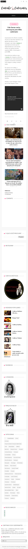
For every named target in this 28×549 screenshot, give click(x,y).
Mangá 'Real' (15, 318)
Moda (12, 479)
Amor (16, 438)
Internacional (18, 473)
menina (7, 57)
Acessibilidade (10, 438)
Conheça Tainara (17, 338)
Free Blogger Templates (20, 546)
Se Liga (18, 487)
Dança (13, 454)
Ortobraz (7, 482)
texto (18, 492)
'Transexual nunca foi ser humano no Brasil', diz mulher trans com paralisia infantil (13, 183)
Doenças (16, 460)
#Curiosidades (9, 116)
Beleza (17, 446)
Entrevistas (19, 462)
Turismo (7, 498)
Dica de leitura (8, 460)
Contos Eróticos (8, 452)
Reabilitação (16, 484)
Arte (6, 446)
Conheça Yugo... (16, 344)
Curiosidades (14, 24)
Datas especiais (8, 457)
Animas (6, 441)
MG (6, 71)
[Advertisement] (16, 213)
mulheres (18, 479)
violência (12, 498)
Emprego (13, 462)
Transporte (7, 495)
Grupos (12, 471)
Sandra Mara (8, 487)
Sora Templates (10, 546)
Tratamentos (15, 495)
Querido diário (8, 484)
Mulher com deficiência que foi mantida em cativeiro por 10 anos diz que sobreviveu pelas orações (14, 142)
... (5, 438)
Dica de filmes (17, 457)
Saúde (14, 487)
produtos (13, 482)
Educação (7, 462)
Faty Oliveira (13, 465)
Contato (21, 449)
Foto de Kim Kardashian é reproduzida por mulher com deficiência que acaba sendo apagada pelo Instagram (13, 163)
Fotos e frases (15, 468)
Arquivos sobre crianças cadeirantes (13, 443)
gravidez (7, 471)
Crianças (16, 452)
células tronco (13, 449)
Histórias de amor (9, 473)
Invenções (7, 476)
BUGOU (7, 449)
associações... (12, 446)
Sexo (17, 490)
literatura (7, 479)
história (18, 43)
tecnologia (12, 492)
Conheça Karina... (17, 324)
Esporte (6, 465)
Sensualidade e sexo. (9, 490)
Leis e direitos (14, 476)
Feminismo (7, 468)
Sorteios (6, 492)
